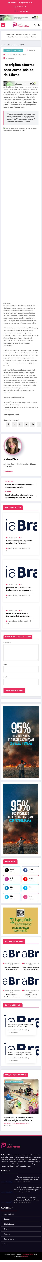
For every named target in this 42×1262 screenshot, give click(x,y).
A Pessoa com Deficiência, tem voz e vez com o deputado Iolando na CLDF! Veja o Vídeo (21, 1104)
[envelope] (26, 424)
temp (6, 1229)
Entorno (6, 1214)
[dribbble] (21, 11)
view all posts (8, 471)
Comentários (7, 643)
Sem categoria (9, 1224)
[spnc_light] (39, 26)
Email (5, 677)
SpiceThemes (24, 1241)
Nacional (7, 1219)
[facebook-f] (15, 11)
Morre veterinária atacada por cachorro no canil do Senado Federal (11, 996)
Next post (8, 491)
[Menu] (3, 25)
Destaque (7, 51)
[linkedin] (20, 424)
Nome (5, 664)
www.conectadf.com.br (13, 407)
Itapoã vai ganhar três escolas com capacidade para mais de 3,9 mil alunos (19, 496)
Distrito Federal (18, 51)
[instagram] (24, 11)
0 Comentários (10, 58)
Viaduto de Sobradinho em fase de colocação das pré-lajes (19, 485)
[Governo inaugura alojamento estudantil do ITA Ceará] (21, 525)
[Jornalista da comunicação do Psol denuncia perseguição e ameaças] (21, 572)
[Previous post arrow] (36, 484)
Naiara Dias (32, 51)
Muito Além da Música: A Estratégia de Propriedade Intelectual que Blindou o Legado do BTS (17, 615)
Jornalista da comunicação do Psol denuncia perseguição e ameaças (18, 589)
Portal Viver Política (28, 1239)
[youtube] (27, 11)
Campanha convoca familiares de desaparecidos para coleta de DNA (31, 996)
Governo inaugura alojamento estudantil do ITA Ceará (19, 542)
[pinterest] (32, 424)
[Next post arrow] (36, 495)
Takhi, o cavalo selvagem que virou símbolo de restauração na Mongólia (31, 968)
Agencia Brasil (9, 1199)
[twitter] (14, 424)
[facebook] (8, 424)
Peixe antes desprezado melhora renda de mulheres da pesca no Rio (11, 968)
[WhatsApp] (39, 424)
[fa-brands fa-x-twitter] (18, 11)
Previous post (9, 481)
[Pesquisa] (35, 25)
